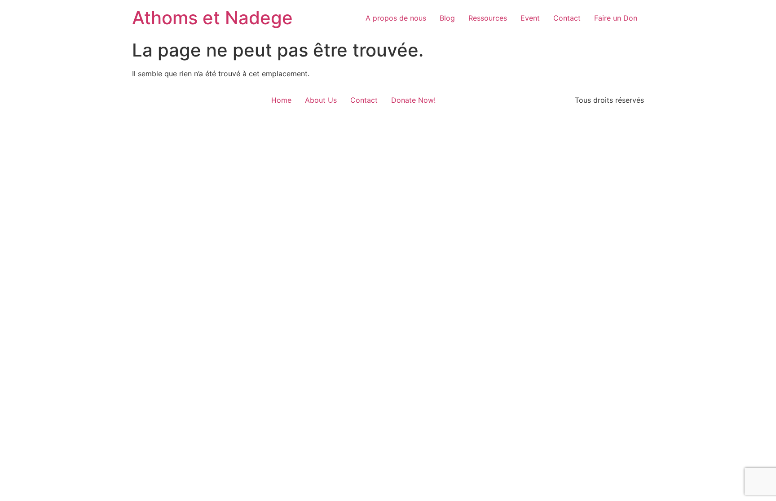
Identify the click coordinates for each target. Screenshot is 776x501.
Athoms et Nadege (212, 18)
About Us (321, 100)
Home (281, 100)
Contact (567, 17)
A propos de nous (396, 17)
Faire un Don (615, 17)
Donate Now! (413, 100)
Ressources (487, 17)
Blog (447, 17)
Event (530, 17)
